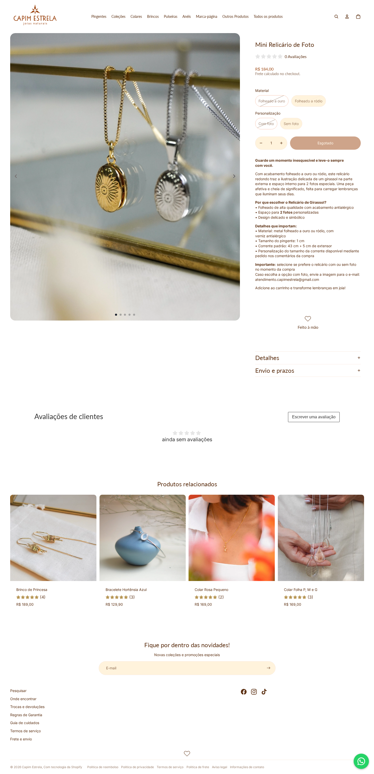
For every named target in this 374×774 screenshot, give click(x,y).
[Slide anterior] (14, 177)
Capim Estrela (32, 767)
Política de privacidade (137, 767)
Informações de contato (247, 767)
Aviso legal (219, 767)
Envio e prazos (274, 370)
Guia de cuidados (24, 723)
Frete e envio (21, 739)
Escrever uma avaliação (314, 417)
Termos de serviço (25, 731)
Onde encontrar (23, 699)
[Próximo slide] (236, 177)
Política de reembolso (102, 767)
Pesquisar (18, 690)
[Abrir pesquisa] (336, 16)
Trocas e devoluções (27, 706)
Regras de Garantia (26, 715)
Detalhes (267, 357)
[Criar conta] (268, 668)
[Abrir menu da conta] (347, 16)
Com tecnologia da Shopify (63, 767)
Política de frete (197, 767)
